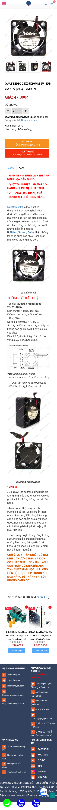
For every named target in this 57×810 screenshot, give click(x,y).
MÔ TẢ (10, 168)
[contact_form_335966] (7, 803)
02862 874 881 (42, 709)
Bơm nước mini (29, 120)
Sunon (22, 232)
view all (42, 597)
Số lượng (11, 104)
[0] (51, 3)
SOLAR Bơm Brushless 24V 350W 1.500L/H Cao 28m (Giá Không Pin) (17, 636)
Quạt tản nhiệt (15, 207)
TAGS (21, 168)
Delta (31, 232)
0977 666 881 (41, 692)
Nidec (13, 232)
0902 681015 (41, 700)
